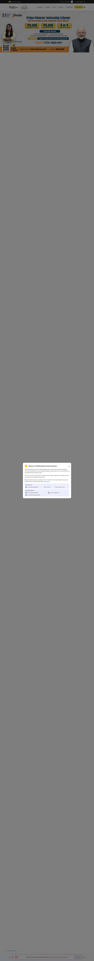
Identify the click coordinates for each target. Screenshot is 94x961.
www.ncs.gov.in (47, 481)
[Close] (69, 466)
